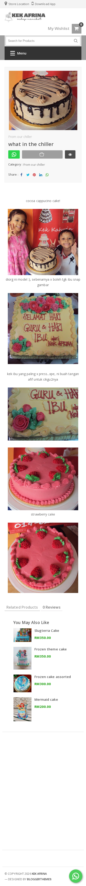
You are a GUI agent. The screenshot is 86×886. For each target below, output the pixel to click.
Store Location (18, 4)
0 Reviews (52, 607)
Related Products (22, 607)
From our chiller (34, 164)
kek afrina (39, 874)
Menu (21, 53)
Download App (44, 4)
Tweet (27, 178)
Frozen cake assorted (52, 676)
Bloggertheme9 (39, 879)
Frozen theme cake (50, 649)
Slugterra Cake (46, 630)
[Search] (75, 40)
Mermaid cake (46, 699)
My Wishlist (58, 28)
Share (21, 178)
